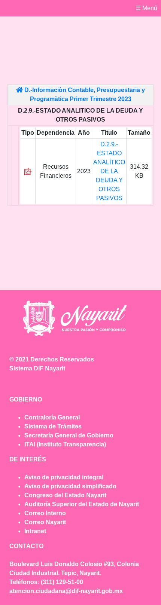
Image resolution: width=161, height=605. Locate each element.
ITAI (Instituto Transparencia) (65, 444)
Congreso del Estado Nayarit (65, 495)
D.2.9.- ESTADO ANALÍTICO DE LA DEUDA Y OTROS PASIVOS (109, 171)
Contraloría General (52, 417)
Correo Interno (45, 513)
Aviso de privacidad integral (63, 477)
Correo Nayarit (45, 522)
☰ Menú (146, 8)
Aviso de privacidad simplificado (70, 486)
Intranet (35, 531)
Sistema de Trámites (53, 426)
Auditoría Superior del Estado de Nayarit (81, 504)
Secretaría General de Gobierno (68, 435)
